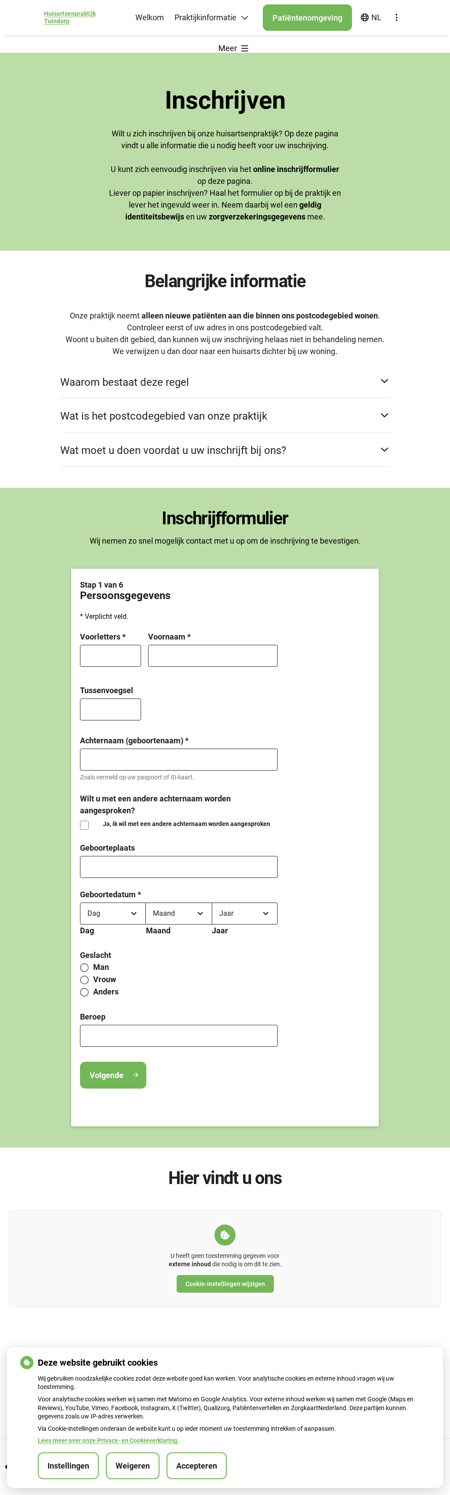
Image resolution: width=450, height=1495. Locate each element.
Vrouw (104, 979)
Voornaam (169, 636)
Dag (87, 930)
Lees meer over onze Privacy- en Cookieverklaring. (108, 1440)
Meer (228, 48)
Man (101, 967)
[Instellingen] (396, 18)
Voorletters (103, 636)
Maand (158, 930)
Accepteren (196, 1465)
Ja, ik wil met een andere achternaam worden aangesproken (186, 824)
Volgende (106, 1075)
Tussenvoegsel (106, 690)
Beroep (92, 1016)
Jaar (220, 930)
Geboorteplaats (107, 847)
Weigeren (133, 1465)
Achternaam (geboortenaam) (134, 740)
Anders (106, 992)
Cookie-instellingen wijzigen (225, 1283)
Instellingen (68, 1465)
